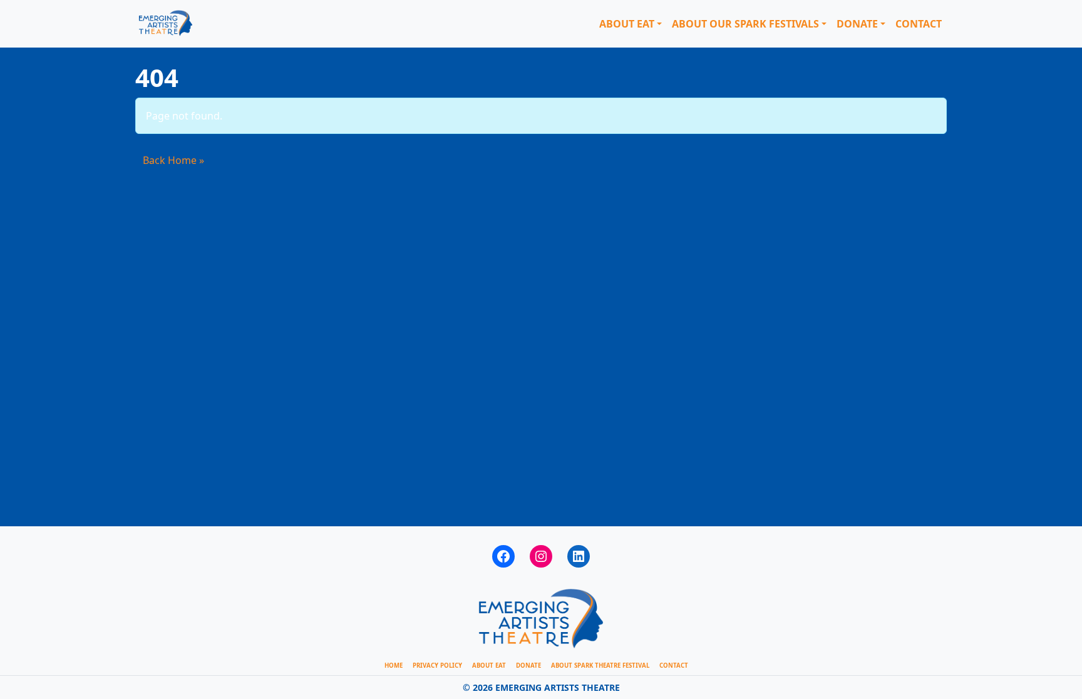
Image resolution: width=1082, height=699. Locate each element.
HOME (393, 665)
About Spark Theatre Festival (600, 665)
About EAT (626, 24)
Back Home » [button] (173, 160)
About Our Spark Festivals (745, 24)
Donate (857, 24)
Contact (918, 24)
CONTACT (673, 665)
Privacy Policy (437, 665)
